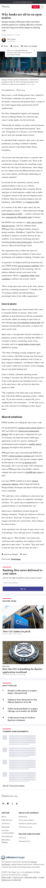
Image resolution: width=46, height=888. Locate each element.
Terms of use (18, 877)
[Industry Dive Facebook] (8, 803)
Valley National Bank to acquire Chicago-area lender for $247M (23, 709)
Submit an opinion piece (28, 823)
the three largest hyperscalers (20, 242)
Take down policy (30, 877)
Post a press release (17, 786)
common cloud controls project (30, 427)
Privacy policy (6, 877)
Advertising (23, 817)
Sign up (35, 7)
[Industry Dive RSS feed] (17, 803)
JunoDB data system (34, 472)
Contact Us (6, 823)
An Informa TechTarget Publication (23, 2)
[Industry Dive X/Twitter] (12, 803)
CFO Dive (22, 838)
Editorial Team (7, 820)
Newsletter (6, 827)
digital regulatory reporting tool (21, 455)
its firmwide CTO (29, 462)
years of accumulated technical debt (26, 322)
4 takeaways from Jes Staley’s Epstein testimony (21, 718)
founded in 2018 (32, 202)
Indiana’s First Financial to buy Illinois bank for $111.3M (22, 700)
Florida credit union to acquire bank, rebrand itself (22, 691)
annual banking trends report (29, 344)
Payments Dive (24, 841)
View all (5, 786)
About (4, 817)
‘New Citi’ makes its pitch (16, 631)
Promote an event (25, 827)
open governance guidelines (28, 265)
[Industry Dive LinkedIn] (3, 803)
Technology (16, 559)
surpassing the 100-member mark (19, 217)
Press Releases (7, 836)
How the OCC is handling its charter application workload (22, 670)
